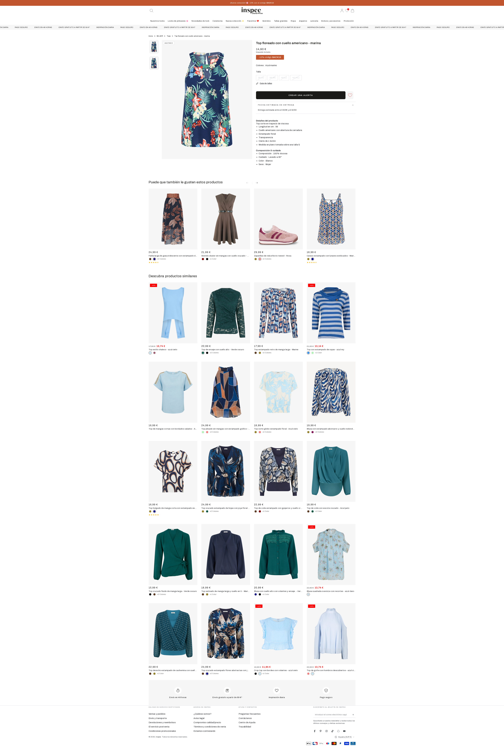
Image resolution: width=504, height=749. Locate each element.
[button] (151, 11)
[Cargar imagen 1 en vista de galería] (154, 46)
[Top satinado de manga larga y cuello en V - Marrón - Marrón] (202, 594)
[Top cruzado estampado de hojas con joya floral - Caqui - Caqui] (202, 511)
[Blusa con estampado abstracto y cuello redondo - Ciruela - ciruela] (312, 432)
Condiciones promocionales (162, 731)
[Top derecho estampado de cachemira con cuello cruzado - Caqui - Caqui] (154, 673)
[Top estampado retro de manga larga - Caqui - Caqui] (259, 352)
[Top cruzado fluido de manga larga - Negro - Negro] (150, 594)
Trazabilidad (245, 727)
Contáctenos (245, 718)
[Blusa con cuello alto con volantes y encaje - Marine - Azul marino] (255, 594)
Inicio (151, 36)
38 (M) (273, 78)
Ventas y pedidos (157, 714)
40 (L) (285, 78)
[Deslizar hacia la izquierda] (165, 103)
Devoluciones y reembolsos (162, 722)
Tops (169, 36)
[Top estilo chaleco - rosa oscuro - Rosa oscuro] (154, 352)
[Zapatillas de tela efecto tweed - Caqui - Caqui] (255, 259)
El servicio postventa (159, 727)
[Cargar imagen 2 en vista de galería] (154, 63)
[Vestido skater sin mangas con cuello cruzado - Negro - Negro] (207, 259)
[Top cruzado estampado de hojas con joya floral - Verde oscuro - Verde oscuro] (207, 511)
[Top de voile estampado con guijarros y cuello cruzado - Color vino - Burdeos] (259, 511)
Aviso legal (199, 718)
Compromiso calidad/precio (207, 722)
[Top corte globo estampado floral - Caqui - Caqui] (255, 432)
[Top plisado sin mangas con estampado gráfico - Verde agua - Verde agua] (202, 432)
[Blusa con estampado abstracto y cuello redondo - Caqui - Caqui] (308, 432)
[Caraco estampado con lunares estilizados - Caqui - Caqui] (308, 259)
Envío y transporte (158, 718)
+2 (161, 259)
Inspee (158, 737)
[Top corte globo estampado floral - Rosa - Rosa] (259, 432)
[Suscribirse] (354, 715)
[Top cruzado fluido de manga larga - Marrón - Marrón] (154, 594)
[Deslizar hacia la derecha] (248, 103)
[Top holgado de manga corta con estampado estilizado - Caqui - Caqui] (150, 511)
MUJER (160, 36)
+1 (213, 259)
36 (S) (262, 78)
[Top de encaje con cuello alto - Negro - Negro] (207, 352)
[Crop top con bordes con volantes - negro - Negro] (255, 673)
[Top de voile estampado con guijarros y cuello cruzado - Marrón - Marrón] (255, 511)
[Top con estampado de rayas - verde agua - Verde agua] (312, 352)
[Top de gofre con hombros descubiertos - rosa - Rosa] (308, 673)
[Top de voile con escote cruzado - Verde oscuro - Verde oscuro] (312, 511)
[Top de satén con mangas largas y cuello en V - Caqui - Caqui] (207, 594)
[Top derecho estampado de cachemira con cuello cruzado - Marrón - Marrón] (150, 673)
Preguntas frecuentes (249, 714)
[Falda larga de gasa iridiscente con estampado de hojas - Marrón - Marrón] (150, 259)
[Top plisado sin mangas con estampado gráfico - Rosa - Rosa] (207, 432)
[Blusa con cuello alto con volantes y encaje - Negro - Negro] (259, 594)
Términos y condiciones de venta (210, 727)
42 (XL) (297, 78)
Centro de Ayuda (247, 722)
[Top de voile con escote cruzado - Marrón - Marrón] (308, 511)
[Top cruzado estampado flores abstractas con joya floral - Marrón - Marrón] (202, 673)
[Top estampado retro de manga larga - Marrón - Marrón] (255, 352)
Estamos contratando (204, 731)
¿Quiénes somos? (202, 714)
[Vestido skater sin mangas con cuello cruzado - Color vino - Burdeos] (202, 259)
